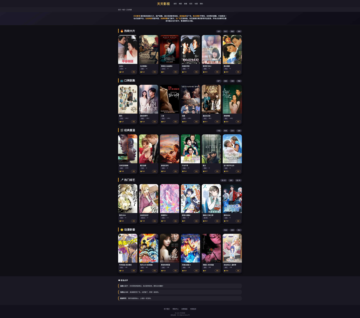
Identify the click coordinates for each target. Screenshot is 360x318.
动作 (219, 31)
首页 (175, 4)
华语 (219, 131)
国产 (219, 81)
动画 (239, 131)
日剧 (232, 81)
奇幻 (239, 230)
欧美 (225, 131)
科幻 (225, 31)
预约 (201, 4)
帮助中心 (176, 309)
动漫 (196, 4)
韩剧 (239, 81)
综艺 (190, 4)
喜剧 (239, 31)
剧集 (185, 4)
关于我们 (167, 309)
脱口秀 (238, 180)
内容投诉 (193, 309)
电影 (180, 4)
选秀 (231, 180)
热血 (225, 230)
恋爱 (232, 230)
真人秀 (224, 180)
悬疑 (232, 31)
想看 (134, 72)
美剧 (225, 81)
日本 (232, 131)
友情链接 (184, 309)
